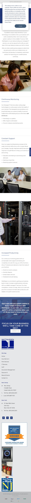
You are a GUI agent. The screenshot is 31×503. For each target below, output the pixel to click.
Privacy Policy (15, 495)
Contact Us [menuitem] (4, 378)
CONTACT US (15, 331)
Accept (20, 26)
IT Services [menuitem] (4, 364)
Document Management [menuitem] (8, 370)
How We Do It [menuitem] (5, 359)
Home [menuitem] (3, 356)
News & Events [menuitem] (6, 375)
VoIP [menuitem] (3, 367)
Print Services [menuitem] (5, 361)
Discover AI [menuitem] (5, 372)
